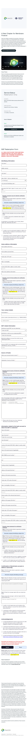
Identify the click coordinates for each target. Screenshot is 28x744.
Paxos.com (14, 734)
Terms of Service (9, 734)
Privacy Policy (3, 734)
